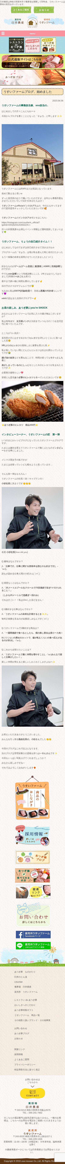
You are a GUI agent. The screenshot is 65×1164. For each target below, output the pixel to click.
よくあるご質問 (21, 1059)
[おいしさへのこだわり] (32, 52)
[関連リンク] (33, 900)
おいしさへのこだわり (25, 1005)
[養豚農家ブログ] (32, 865)
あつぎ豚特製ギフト (23, 1010)
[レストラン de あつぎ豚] (16, 52)
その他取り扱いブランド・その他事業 (32, 1020)
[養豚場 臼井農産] (17, 21)
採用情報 (18, 1054)
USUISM (18, 982)
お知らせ (18, 1038)
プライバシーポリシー (25, 1064)
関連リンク (19, 1049)
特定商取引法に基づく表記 (27, 1069)
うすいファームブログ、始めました (27, 91)
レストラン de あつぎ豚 (25, 1000)
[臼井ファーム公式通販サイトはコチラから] (32, 67)
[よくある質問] (21, 12)
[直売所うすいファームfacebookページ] (33, 939)
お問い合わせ (20, 1028)
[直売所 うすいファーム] (47, 21)
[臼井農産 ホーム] (32, 23)
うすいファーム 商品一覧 (27, 1015)
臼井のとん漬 (20, 977)
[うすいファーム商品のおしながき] (32, 822)
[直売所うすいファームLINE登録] (33, 951)
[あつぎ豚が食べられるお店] (32, 884)
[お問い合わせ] (33, 928)
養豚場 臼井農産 (22, 987)
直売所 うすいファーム (26, 992)
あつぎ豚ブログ (21, 1033)
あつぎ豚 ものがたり (25, 972)
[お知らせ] (44, 12)
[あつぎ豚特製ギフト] (48, 52)
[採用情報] (32, 847)
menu (32, 33)
